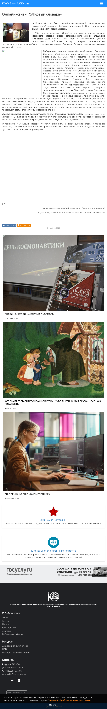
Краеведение (9, 627)
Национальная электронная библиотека (52, 550)
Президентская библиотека (16, 652)
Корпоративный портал (16, 692)
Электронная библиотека (15, 646)
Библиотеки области (12, 634)
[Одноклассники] (19, 680)
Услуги (5, 621)
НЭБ (4, 649)
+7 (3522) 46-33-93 (13, 671)
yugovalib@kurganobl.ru (14, 674)
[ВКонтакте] (12, 680)
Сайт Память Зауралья (52, 520)
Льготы (5, 624)
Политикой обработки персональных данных (69, 700)
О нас (5, 617)
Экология (6, 631)
